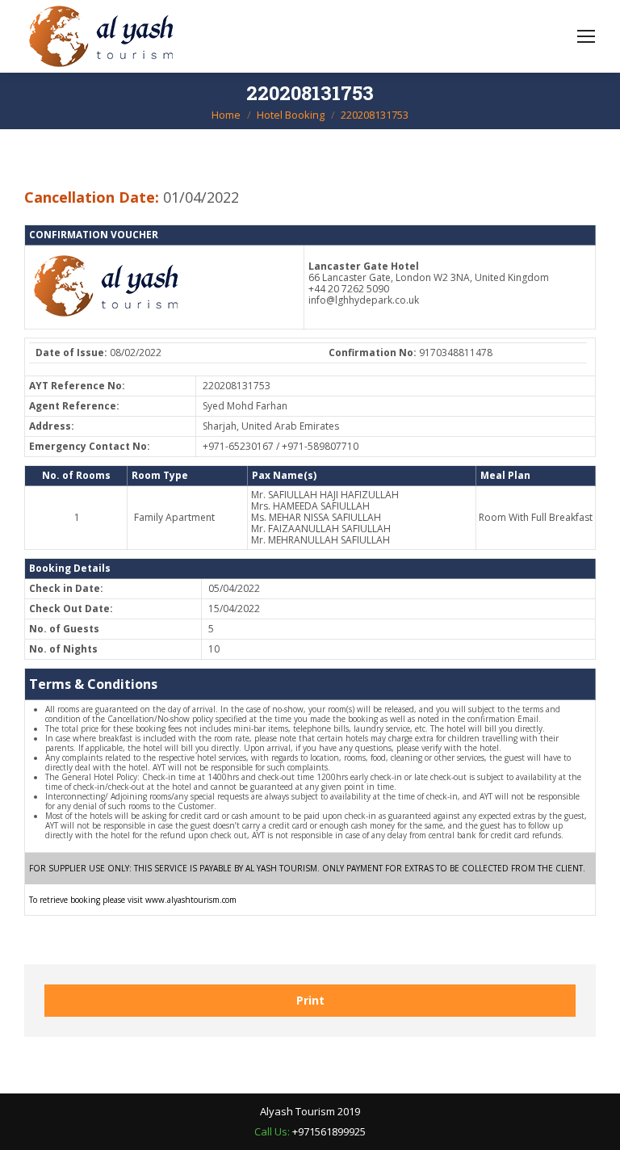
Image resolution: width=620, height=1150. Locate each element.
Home (226, 114)
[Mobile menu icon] (586, 36)
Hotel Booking (291, 114)
